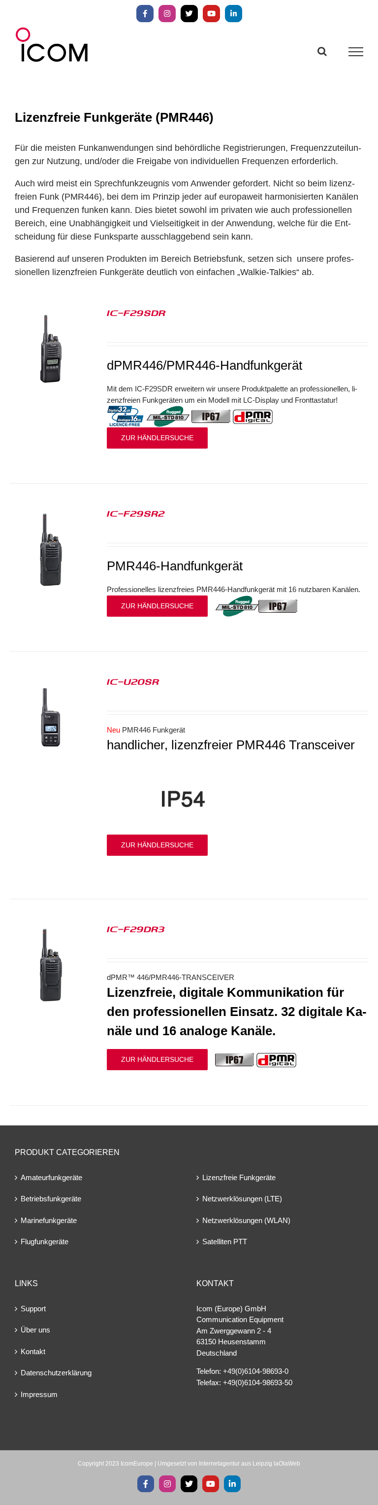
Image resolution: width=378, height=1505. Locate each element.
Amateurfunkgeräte (51, 1177)
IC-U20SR (133, 681)
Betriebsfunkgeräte (51, 1198)
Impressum (39, 1394)
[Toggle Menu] (356, 51)
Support (33, 1308)
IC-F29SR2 (136, 513)
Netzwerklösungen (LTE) (242, 1198)
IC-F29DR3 (136, 929)
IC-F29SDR (136, 312)
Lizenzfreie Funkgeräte (239, 1177)
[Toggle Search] (322, 51)
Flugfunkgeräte (44, 1241)
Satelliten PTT (224, 1241)
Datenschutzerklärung (56, 1372)
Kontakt (33, 1351)
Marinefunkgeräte (49, 1220)
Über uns (35, 1330)
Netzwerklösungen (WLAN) (246, 1220)
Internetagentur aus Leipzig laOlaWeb (249, 1463)
